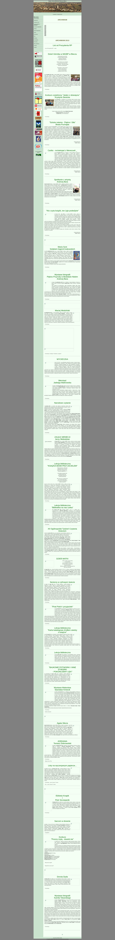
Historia (35, 28)
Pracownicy (36, 34)
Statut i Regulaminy (37, 30)
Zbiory (35, 32)
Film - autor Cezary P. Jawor (50, 784)
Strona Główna (36, 18)
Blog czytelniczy (36, 43)
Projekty (35, 45)
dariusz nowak (59, 937)
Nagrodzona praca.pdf (48, 865)
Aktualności (36, 20)
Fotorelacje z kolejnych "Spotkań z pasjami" (52, 353)
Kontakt (35, 47)
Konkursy (35, 38)
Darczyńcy (35, 41)
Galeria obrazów (47, 711)
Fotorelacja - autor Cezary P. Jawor (51, 782)
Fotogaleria (46, 832)
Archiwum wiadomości (37, 26)
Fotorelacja (46, 89)
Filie (34, 36)
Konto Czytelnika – (37, 24)
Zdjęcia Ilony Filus (48, 761)
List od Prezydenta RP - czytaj (50, 48)
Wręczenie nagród (48, 862)
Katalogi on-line (36, 22)
